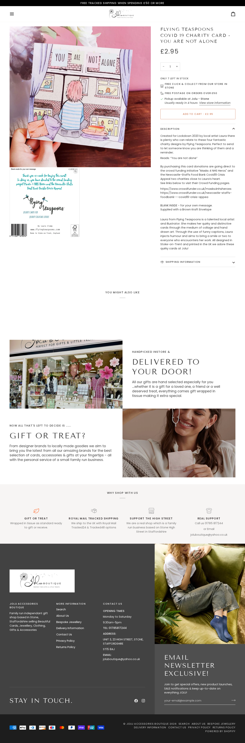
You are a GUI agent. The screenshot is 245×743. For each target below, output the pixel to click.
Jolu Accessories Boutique (148, 724)
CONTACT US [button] (112, 604)
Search (61, 609)
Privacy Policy (65, 641)
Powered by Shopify (220, 731)
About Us (62, 616)
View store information (214, 103)
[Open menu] (15, 14)
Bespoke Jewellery (69, 622)
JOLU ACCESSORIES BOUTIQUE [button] (24, 605)
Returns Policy (65, 647)
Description (170, 129)
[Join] (232, 700)
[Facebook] (136, 700)
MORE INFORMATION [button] (71, 604)
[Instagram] (143, 700)
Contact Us (64, 634)
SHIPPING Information (183, 262)
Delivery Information (70, 628)
